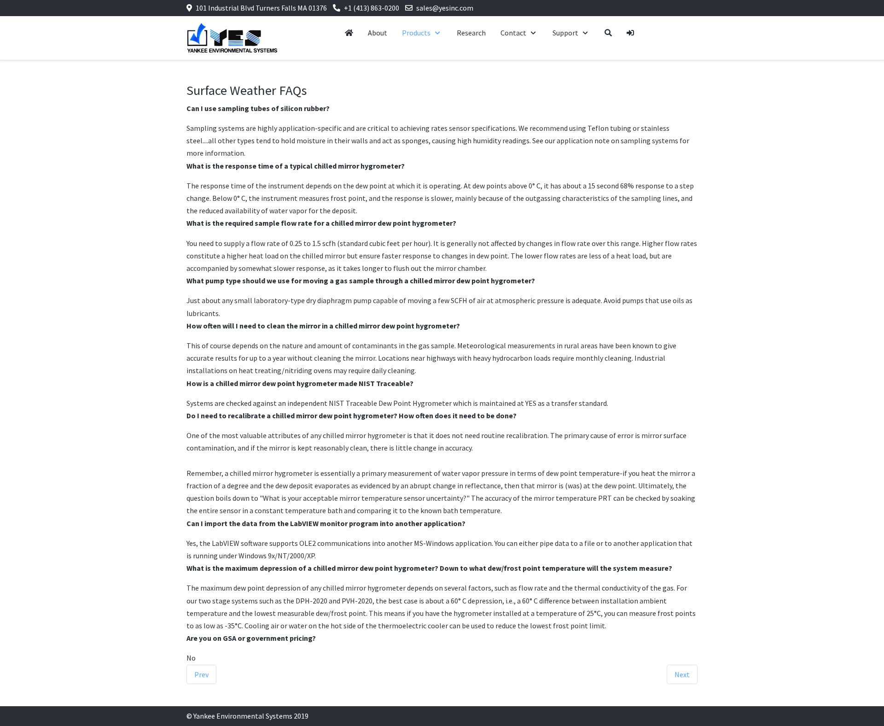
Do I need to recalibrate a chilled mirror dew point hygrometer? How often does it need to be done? (351, 415)
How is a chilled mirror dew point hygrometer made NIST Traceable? (299, 383)
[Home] (349, 33)
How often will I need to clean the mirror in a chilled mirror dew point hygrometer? (323, 325)
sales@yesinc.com (444, 7)
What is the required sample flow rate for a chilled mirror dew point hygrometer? (321, 223)
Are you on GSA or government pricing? (251, 638)
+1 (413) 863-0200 (371, 7)
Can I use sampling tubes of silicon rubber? (258, 108)
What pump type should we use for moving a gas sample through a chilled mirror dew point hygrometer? (360, 280)
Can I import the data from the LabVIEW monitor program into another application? (325, 523)
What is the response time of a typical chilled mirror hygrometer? (295, 165)
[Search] (608, 33)
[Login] (630, 33)
